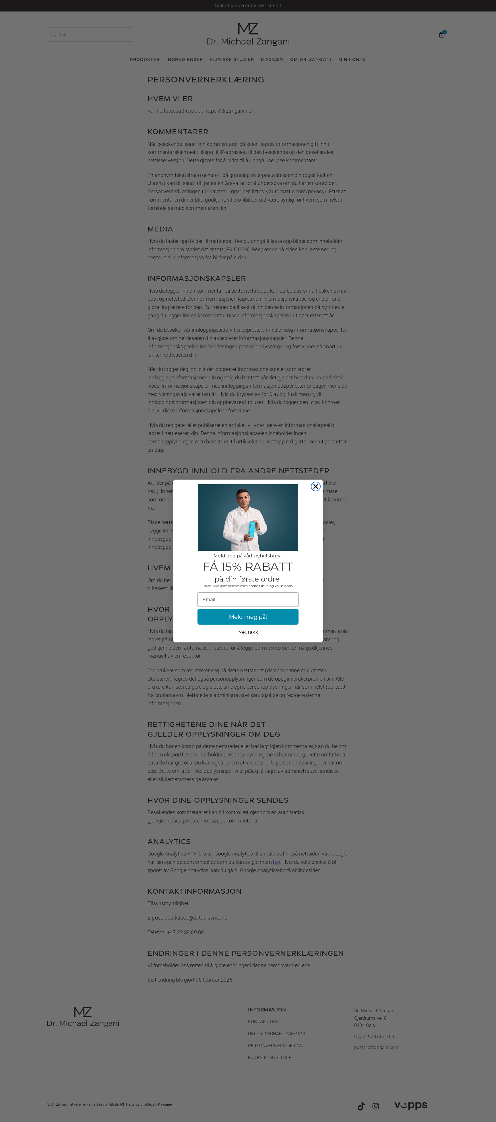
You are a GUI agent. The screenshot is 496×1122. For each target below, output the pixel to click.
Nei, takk (248, 632)
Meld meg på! (248, 616)
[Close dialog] (315, 486)
